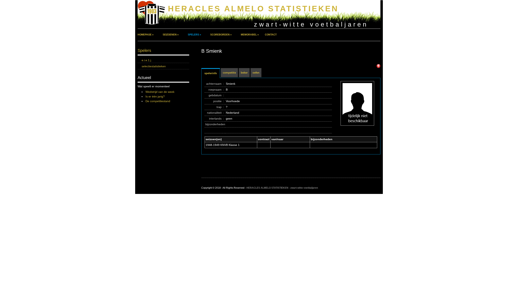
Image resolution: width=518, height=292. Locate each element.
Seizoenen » (171, 34)
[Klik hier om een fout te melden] (378, 66)
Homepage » (146, 34)
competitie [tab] (229, 72)
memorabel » (250, 34)
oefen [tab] (256, 72)
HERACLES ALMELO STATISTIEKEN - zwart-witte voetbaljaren (282, 187)
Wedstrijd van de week (159, 91)
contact (271, 34)
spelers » (194, 34)
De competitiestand (157, 101)
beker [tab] (244, 72)
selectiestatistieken (154, 66)
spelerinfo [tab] (210, 73)
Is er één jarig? (155, 96)
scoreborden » (221, 34)
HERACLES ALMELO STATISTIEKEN (253, 8)
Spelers (144, 50)
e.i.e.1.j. (147, 60)
